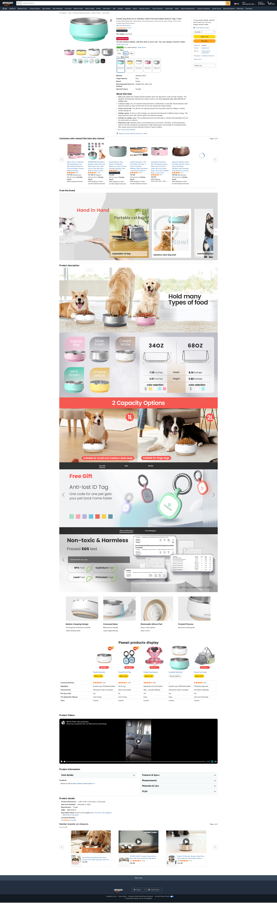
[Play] (61, 761)
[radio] (75, 61)
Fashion (120, 8)
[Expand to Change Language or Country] (144, 890)
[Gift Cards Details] (110, 8)
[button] (5, 8)
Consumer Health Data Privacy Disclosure (140, 896)
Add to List (198, 65)
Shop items (142, 47)
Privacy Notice (122, 896)
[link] (76, 166)
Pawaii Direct (205, 48)
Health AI (12, 8)
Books (99, 8)
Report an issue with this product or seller (133, 133)
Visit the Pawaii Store (123, 25)
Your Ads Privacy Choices (162, 896)
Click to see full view (89, 57)
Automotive (169, 8)
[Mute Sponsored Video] (108, 850)
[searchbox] (123, 3)
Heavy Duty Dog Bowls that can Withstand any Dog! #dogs (87, 724)
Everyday (249, 8)
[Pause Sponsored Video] (108, 846)
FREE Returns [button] (121, 44)
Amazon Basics (35, 8)
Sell (114, 8)
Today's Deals (89, 8)
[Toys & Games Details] (163, 8)
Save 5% (120, 47)
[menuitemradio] (212, 761)
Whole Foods (78, 8)
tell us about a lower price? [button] (83, 783)
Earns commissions (83, 721)
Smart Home (216, 8)
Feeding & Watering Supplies (81, 13)
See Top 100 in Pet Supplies (101, 813)
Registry (128, 8)
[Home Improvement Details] (195, 8)
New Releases (58, 8)
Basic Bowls (106, 13)
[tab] (102, 466)
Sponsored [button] (62, 827)
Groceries (68, 8)
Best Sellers (46, 8)
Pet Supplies (63, 13)
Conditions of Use (111, 896)
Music (135, 8)
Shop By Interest (228, 8)
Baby (177, 8)
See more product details (126, 129)
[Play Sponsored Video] (138, 841)
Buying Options (175, 676)
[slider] (134, 761)
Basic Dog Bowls (73, 815)
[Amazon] (8, 3)
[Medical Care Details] (27, 8)
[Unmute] (216, 761)
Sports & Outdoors (203, 8)
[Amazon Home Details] (150, 8)
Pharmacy (240, 8)
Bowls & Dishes (96, 13)
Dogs (69, 13)
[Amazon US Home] (118, 890)
